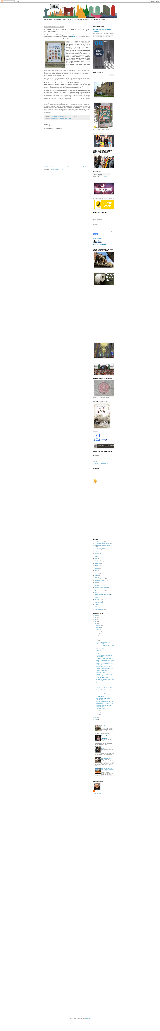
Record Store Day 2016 (101, 672)
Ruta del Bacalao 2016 (101, 708)
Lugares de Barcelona (100, 578)
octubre (98, 629)
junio (97, 637)
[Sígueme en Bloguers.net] (96, 440)
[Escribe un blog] (71, 116)
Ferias (96, 567)
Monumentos (97, 584)
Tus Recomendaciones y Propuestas (90, 22)
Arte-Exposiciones (99, 548)
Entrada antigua (85, 166)
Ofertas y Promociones (63, 22)
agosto (97, 633)
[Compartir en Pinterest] (76, 116)
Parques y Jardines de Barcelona (102, 594)
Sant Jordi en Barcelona (101, 670)
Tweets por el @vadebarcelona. (100, 463)
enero (97, 714)
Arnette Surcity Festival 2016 (102, 686)
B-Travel (73, 36)
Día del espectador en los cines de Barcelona (107, 726)
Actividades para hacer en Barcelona (56, 118)
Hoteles (96, 575)
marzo (97, 710)
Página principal (48, 19)
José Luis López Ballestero (101, 791)
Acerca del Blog (57, 19)
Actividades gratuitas (99, 541)
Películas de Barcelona (100, 596)
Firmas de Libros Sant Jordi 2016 (103, 666)
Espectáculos (98, 563)
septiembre (98, 631)
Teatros (70, 19)
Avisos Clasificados (97, 238)
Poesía (96, 597)
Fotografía (97, 573)
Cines (64, 19)
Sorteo (96, 604)
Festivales (97, 568)
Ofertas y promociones (100, 590)
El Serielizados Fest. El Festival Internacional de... (103, 699)
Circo (96, 558)
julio (97, 635)
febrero (98, 712)
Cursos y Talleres (98, 561)
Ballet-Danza (97, 549)
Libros (96, 577)
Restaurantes (98, 601)
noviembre (98, 627)
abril (97, 640)
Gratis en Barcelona (75, 22)
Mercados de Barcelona (100, 580)
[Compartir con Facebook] (74, 116)
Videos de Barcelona (99, 609)
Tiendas (96, 608)
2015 (96, 717)
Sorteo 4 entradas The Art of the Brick (104, 688)
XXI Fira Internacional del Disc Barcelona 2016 (103, 643)
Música (96, 589)
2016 (96, 623)
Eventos (96, 565)
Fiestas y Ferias (68, 118)
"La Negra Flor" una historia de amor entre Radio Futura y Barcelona (107, 737)
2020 (96, 615)
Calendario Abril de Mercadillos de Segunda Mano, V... (104, 706)
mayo (97, 639)
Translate (104, 176)
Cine (96, 556)
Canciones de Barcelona (100, 555)
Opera (96, 592)
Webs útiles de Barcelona (50, 22)
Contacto (103, 22)
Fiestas (96, 570)
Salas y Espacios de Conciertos (98, 19)
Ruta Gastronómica (99, 602)
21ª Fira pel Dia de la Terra (102, 677)
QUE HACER (98, 599)
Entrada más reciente (49, 166)
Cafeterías (97, 553)
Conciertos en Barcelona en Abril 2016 (104, 701)
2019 (96, 617)
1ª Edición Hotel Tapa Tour (102, 693)
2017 (96, 621)
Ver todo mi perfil (97, 793)
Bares (96, 551)
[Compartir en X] (73, 116)
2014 (96, 719)
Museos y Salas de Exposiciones (81, 19)
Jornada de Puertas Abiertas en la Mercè (106, 758)
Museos (96, 585)
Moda (96, 582)
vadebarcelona (99, 245)
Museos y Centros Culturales (101, 587)
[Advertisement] (67, 184)
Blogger (88, 1018)
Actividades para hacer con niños (102, 543)
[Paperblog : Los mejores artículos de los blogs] (104, 440)
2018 (96, 619)
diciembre (98, 625)
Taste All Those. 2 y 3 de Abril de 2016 (104, 703)
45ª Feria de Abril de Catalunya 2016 (104, 658)
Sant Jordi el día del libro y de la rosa (104, 668)
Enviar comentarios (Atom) (57, 169)
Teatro (96, 606)
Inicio (68, 166)
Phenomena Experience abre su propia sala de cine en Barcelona (107, 769)
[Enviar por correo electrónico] (70, 116)
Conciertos (97, 560)
